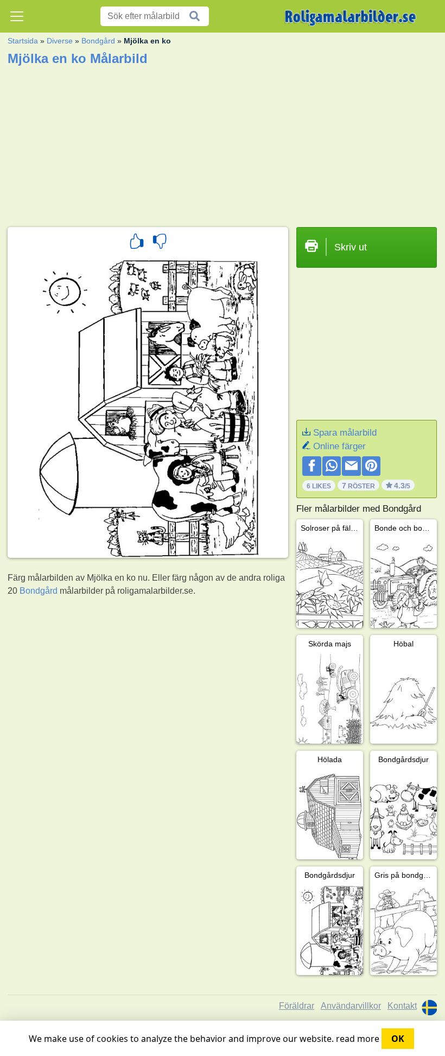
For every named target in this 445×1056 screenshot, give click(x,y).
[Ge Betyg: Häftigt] (136, 242)
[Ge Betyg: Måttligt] (159, 242)
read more (357, 1039)
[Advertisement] (222, 143)
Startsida (23, 40)
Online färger (339, 446)
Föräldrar (296, 1005)
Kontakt (402, 1005)
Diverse (60, 40)
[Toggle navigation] (17, 16)
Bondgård (98, 40)
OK (397, 1039)
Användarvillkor (351, 1005)
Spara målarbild (345, 433)
